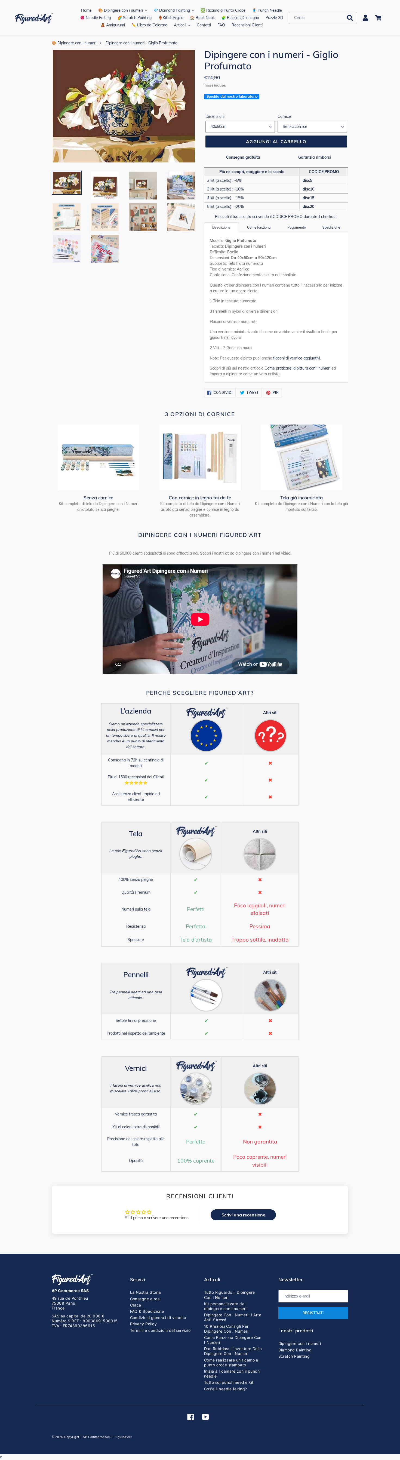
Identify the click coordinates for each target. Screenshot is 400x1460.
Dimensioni (214, 116)
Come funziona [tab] (259, 227)
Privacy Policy (143, 1323)
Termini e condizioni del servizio (160, 1330)
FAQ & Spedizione (147, 1311)
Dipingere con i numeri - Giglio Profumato (141, 43)
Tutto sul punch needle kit (228, 1382)
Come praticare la (297, 368)
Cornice (284, 116)
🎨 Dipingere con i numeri (74, 43)
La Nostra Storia (145, 1292)
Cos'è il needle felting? (225, 1389)
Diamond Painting (295, 1350)
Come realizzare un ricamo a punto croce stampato (231, 1362)
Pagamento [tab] (296, 227)
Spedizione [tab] (331, 227)
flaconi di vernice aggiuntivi (296, 358)
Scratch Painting (294, 1356)
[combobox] (323, 18)
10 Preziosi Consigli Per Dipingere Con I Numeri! (227, 1328)
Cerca (135, 1305)
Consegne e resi (145, 1298)
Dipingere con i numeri (299, 1343)
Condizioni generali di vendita (158, 1317)
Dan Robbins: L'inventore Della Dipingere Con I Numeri (233, 1351)
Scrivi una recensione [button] (243, 1215)
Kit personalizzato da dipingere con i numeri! (226, 1306)
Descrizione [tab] (221, 227)
